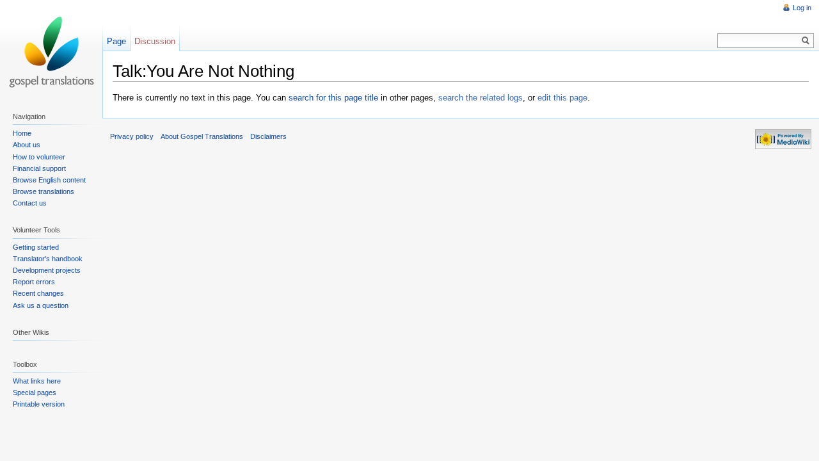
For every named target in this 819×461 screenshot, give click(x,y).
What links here (37, 381)
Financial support (39, 168)
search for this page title (333, 97)
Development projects (47, 270)
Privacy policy (132, 136)
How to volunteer (39, 157)
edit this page (562, 97)
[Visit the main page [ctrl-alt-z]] (51, 51)
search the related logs (480, 97)
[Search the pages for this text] (806, 40)
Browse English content (49, 180)
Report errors (34, 282)
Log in (802, 8)
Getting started (36, 247)
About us (26, 145)
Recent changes (38, 293)
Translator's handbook (48, 259)
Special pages (34, 392)
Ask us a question (40, 305)
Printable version (39, 404)
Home (22, 133)
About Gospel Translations (202, 136)
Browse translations (43, 191)
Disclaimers (268, 136)
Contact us (30, 203)
